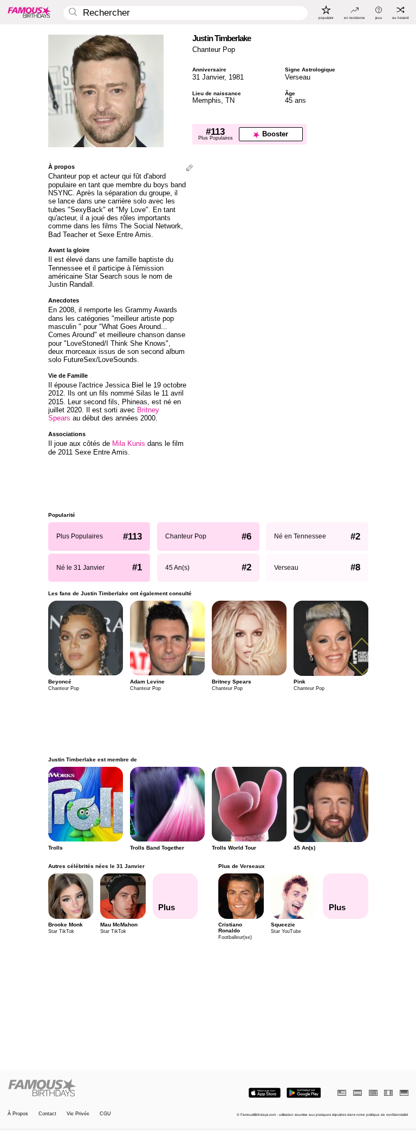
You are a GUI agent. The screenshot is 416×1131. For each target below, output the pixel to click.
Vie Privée (78, 1114)
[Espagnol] (357, 1093)
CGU (105, 1114)
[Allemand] (404, 1093)
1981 (236, 77)
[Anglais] (341, 1093)
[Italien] (388, 1093)
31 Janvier (208, 77)
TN (230, 100)
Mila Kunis (128, 443)
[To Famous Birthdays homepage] (29, 12)
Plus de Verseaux (241, 866)
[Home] (106, 1088)
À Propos (18, 1114)
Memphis (206, 100)
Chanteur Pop (213, 49)
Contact (47, 1114)
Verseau (297, 77)
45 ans (295, 100)
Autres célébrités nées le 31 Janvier (96, 866)
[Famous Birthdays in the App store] (265, 1093)
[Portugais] (373, 1093)
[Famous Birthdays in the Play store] (304, 1093)
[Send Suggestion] (189, 168)
